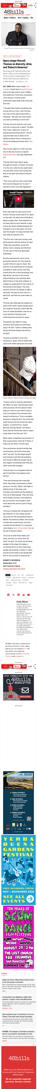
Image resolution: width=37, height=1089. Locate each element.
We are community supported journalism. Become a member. (18, 1080)
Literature (31, 577)
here (24, 649)
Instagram (19, 656)
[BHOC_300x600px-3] (18, 834)
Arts (22, 575)
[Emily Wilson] (9, 618)
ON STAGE (26, 580)
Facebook (25, 654)
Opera (15, 582)
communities (30, 575)
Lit (3, 1025)
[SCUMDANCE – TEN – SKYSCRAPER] (18, 968)
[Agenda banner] (18, 5)
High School (16, 577)
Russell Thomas (26, 89)
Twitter (8, 656)
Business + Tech (7, 1008)
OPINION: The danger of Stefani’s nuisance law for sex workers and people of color (18, 1032)
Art (19, 575)
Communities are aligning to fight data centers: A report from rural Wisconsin (17, 998)
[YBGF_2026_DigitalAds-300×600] (18, 904)
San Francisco (23, 582)
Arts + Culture (9, 56)
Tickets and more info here (14, 569)
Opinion (4, 1041)
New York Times (16, 580)
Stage (30, 582)
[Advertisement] (18, 739)
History (24, 577)
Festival (8, 577)
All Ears (14, 575)
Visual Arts (9, 585)
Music (18, 56)
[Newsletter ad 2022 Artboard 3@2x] (18, 700)
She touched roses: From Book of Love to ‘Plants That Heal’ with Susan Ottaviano (18, 1015)
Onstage (8, 582)
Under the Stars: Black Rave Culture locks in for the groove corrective (18, 981)
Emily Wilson (9, 81)
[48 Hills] (19, 12)
